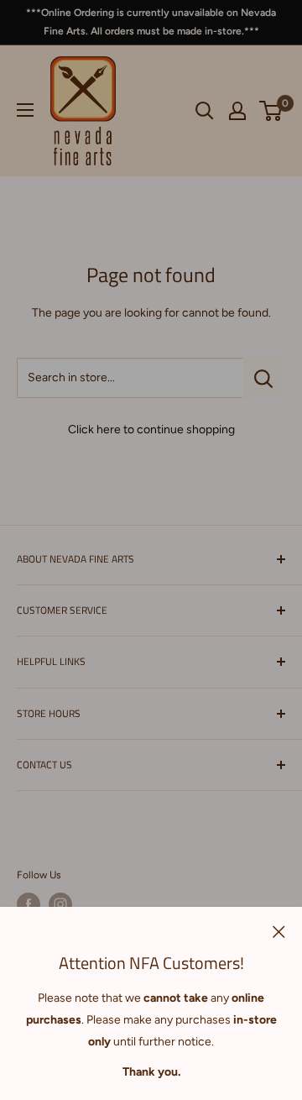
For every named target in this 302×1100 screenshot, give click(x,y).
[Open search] (204, 111)
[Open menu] (25, 110)
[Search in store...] (263, 378)
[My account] (237, 111)
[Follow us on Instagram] (60, 904)
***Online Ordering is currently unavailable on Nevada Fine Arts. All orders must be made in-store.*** (151, 22)
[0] (271, 111)
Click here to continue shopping (151, 429)
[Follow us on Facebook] (28, 904)
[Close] (279, 931)
